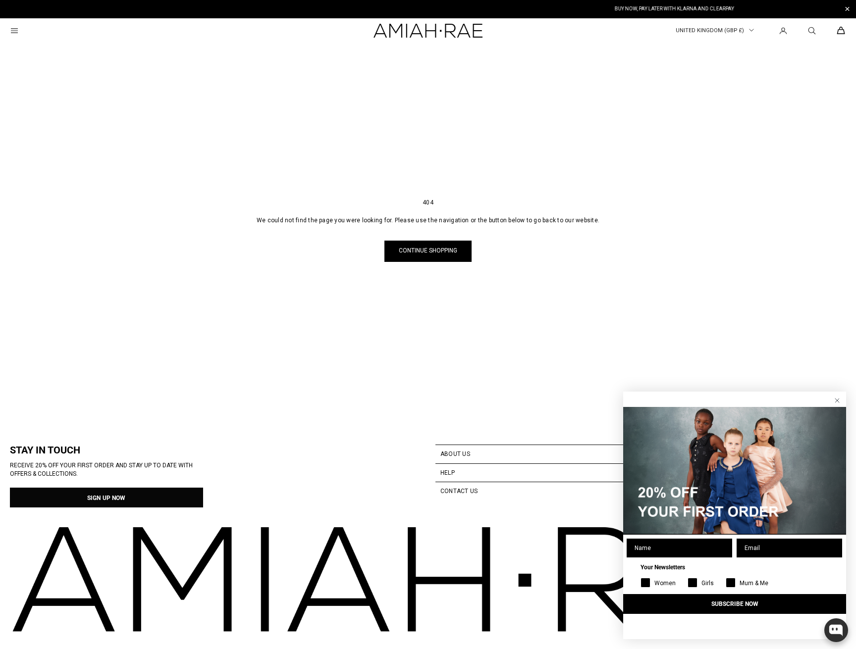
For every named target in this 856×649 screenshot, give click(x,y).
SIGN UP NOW (106, 498)
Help (447, 472)
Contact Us (459, 491)
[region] (428, 9)
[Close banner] (847, 9)
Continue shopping (428, 250)
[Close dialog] (837, 400)
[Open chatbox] (836, 630)
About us (455, 453)
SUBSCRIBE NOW (734, 603)
